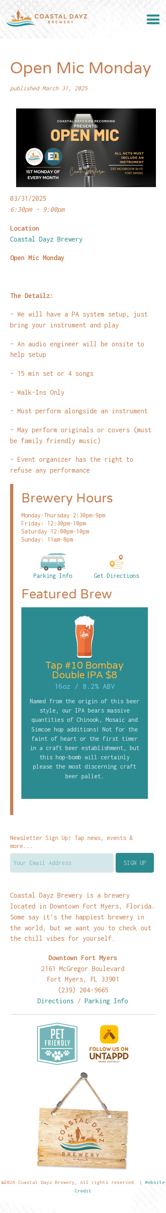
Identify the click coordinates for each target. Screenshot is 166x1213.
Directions (55, 1001)
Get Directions (116, 575)
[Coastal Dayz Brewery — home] (46, 19)
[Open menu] (153, 19)
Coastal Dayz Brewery (46, 239)
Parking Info (52, 575)
